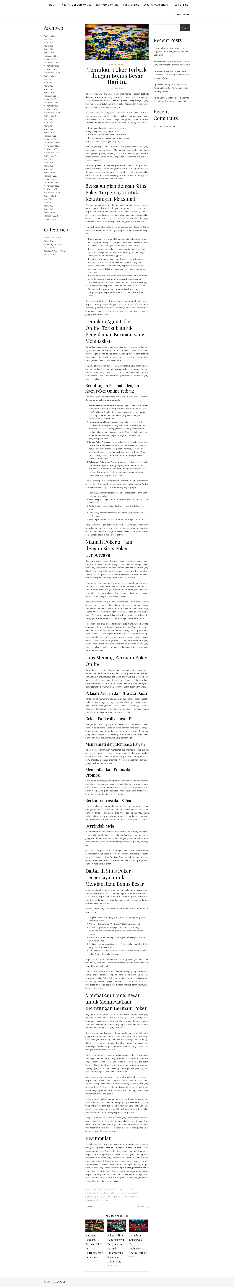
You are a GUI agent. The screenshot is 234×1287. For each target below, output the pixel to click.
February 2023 (51, 175)
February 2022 (51, 215)
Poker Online (131, 4)
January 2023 (50, 179)
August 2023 (50, 155)
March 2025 (49, 92)
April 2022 (48, 209)
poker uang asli (93, 1196)
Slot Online (180, 4)
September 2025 (52, 72)
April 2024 (48, 129)
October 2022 (50, 189)
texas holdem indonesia (134, 1196)
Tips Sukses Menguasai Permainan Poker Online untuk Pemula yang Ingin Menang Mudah (171, 87)
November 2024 (51, 105)
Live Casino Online (107, 4)
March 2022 (49, 212)
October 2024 (50, 109)
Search (185, 28)
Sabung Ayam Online (156, 4)
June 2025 (48, 82)
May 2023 (48, 165)
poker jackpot (92, 1193)
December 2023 (51, 142)
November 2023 (51, 145)
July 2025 (48, 79)
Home (52, 4)
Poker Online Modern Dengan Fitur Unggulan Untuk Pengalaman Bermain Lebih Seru (171, 51)
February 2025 (51, 95)
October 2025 (50, 69)
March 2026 (49, 52)
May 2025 (48, 85)
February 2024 (51, 135)
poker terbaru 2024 (129, 1193)
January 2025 (50, 99)
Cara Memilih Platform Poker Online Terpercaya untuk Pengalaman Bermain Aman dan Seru (172, 74)
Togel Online (182, 14)
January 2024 (50, 139)
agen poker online (94, 1189)
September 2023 (52, 152)
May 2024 (48, 125)
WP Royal (61, 1282)
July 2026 (48, 39)
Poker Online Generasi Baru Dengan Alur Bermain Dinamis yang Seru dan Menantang (115, 1248)
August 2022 (50, 195)
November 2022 (51, 185)
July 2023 (48, 159)
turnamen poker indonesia (97, 1200)
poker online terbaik (110, 1193)
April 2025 (48, 89)
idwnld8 (91, 1206)
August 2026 (50, 35)
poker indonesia (126, 1189)
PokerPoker (109, 978)
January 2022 (50, 219)
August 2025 (50, 75)
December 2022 (51, 182)
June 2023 (48, 162)
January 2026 (50, 59)
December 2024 (51, 102)
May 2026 (48, 45)
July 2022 (48, 199)
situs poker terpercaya (112, 1196)
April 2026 (48, 49)
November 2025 (51, 65)
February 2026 (51, 55)
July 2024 (48, 119)
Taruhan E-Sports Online (76, 4)
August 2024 (50, 115)
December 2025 (51, 62)
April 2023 (48, 169)
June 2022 (48, 202)
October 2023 (50, 149)
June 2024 (48, 122)
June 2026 (48, 42)
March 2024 (49, 132)
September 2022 (52, 192)
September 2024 (52, 112)
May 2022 (48, 205)
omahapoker (110, 1189)
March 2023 (49, 172)
